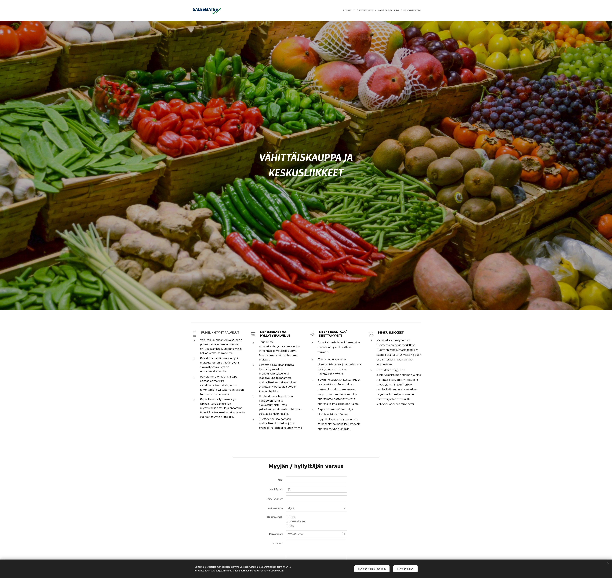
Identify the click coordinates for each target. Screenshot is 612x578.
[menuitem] (349, 10)
